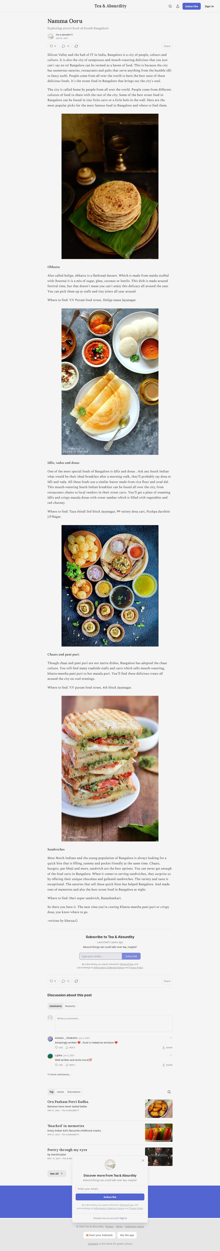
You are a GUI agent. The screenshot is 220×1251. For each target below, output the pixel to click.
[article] (110, 1108)
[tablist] (62, 1006)
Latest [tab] (60, 1091)
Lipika (58, 1055)
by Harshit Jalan (56, 1154)
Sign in (209, 6)
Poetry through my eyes (67, 1150)
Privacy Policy (136, 1208)
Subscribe (191, 6)
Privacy (110, 1226)
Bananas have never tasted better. (67, 1106)
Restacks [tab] (70, 1006)
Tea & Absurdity (64, 35)
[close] (143, 1160)
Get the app (127, 1235)
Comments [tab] (56, 1006)
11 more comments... (59, 1074)
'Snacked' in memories (65, 1126)
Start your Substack (101, 1235)
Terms (119, 1226)
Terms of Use (126, 1204)
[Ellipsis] (171, 1038)
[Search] (170, 6)
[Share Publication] (177, 6)
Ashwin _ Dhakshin (66, 1038)
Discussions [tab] (73, 1091)
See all (54, 1173)
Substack (93, 1243)
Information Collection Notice (109, 1208)
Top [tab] (51, 1091)
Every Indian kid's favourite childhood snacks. (74, 1130)
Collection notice (134, 1226)
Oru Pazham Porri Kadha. (68, 1102)
